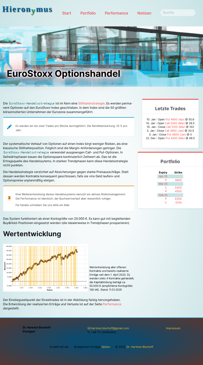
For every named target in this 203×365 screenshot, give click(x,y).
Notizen (144, 13)
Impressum (173, 328)
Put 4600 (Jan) (177, 134)
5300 (178, 187)
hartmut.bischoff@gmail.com (110, 328)
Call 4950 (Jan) (175, 130)
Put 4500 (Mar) (176, 138)
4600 (178, 180)
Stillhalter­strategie (91, 103)
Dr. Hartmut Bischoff (139, 346)
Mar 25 (163, 183)
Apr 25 (163, 176)
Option (105, 346)
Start (66, 13)
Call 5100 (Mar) (176, 126)
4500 (178, 191)
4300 (178, 198)
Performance (116, 13)
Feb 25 (163, 195)
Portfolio (88, 13)
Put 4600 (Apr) (175, 119)
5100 (178, 202)
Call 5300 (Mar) (175, 123)
